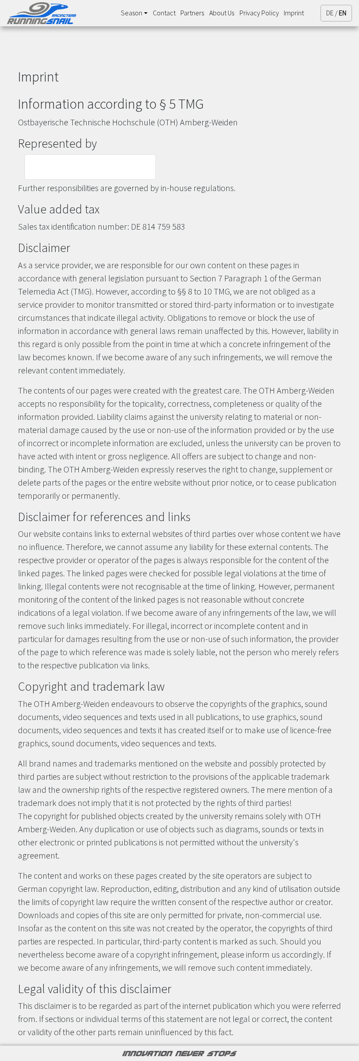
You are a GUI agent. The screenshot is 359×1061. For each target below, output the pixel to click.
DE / (336, 13)
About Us (221, 13)
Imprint (294, 13)
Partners (192, 13)
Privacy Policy (259, 13)
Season (131, 13)
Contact (164, 13)
